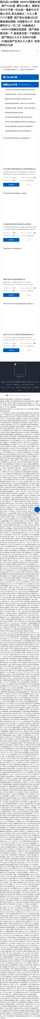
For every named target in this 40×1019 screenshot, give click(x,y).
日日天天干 (14, 450)
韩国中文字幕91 (8, 923)
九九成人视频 (9, 986)
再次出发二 (12, 921)
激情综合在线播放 (24, 527)
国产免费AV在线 (18, 935)
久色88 (16, 931)
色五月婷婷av (9, 980)
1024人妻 (28, 823)
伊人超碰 (26, 910)
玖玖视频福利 (31, 568)
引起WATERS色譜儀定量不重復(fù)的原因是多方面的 (21, 89)
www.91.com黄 (26, 619)
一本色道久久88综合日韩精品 (30, 419)
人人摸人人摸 (24, 880)
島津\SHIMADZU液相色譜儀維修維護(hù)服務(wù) (20, 334)
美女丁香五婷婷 (17, 739)
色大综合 (29, 613)
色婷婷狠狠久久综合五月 (22, 458)
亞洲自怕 (35, 786)
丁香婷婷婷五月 (10, 468)
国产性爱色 (25, 756)
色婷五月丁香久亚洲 (23, 442)
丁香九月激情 (12, 882)
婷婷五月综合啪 (26, 664)
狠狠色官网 (12, 684)
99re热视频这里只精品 (15, 743)
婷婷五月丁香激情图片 (23, 906)
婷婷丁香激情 (28, 507)
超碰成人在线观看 (25, 707)
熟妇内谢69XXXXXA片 (8, 572)
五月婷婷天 (32, 415)
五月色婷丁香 (14, 413)
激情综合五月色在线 (9, 489)
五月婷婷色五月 (9, 949)
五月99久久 (22, 479)
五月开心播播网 (29, 821)
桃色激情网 (27, 641)
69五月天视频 (13, 430)
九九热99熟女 (4, 743)
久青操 (15, 741)
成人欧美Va (33, 680)
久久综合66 (24, 800)
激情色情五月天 (18, 898)
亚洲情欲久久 (11, 902)
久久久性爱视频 (28, 772)
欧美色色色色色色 (25, 955)
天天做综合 (30, 525)
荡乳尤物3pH (23, 648)
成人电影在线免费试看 (13, 574)
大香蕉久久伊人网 (23, 965)
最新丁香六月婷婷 (22, 513)
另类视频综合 (31, 548)
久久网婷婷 (21, 723)
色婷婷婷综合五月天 (16, 754)
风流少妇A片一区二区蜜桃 (23, 963)
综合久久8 (5, 684)
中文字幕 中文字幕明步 (31, 558)
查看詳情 (11, 184)
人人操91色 (29, 927)
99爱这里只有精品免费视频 (8, 438)
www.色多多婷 (26, 1008)
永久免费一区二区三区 (27, 782)
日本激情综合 (27, 888)
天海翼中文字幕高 (18, 831)
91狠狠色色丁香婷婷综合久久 (8, 973)
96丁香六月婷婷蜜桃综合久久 (25, 694)
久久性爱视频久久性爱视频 (29, 808)
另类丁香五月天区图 (6, 739)
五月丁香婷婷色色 (27, 908)
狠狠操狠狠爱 (34, 623)
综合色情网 (8, 534)
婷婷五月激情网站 (21, 489)
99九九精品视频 (26, 544)
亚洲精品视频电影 (32, 798)
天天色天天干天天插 (8, 568)
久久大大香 (23, 525)
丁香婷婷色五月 (25, 727)
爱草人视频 (23, 568)
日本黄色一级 (27, 770)
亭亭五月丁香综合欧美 (27, 536)
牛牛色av (6, 1008)
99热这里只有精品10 (12, 493)
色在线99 (14, 477)
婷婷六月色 (13, 825)
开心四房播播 (21, 550)
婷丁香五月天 (34, 975)
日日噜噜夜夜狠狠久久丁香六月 (15, 804)
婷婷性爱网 (18, 619)
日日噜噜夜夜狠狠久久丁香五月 (18, 625)
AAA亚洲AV (19, 902)
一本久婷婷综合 (4, 413)
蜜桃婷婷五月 (7, 719)
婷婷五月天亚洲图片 (8, 733)
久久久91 (6, 582)
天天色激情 (24, 452)
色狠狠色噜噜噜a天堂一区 (24, 605)
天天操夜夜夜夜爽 (25, 841)
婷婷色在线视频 (9, 864)
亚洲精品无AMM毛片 (31, 819)
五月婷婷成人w (30, 454)
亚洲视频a (3, 764)
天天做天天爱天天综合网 (23, 572)
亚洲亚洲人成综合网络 (28, 466)
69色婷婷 (18, 599)
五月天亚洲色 (4, 426)
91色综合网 (5, 910)
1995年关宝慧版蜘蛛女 (22, 827)
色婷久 (25, 519)
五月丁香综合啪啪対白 (23, 682)
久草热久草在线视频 (32, 788)
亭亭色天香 (31, 417)
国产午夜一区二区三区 (16, 582)
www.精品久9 (28, 786)
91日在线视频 (4, 853)
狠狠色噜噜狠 (16, 727)
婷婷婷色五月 (27, 582)
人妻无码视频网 (6, 456)
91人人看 (12, 440)
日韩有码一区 (12, 916)
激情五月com (6, 601)
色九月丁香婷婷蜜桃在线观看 (26, 430)
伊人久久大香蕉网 (10, 617)
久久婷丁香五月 (20, 454)
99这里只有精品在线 (14, 790)
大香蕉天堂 (32, 654)
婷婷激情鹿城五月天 (28, 517)
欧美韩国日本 (8, 831)
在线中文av (28, 973)
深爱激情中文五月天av (32, 426)
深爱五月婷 (31, 643)
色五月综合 (11, 806)
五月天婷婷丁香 (26, 578)
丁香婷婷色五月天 (25, 485)
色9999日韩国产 (20, 426)
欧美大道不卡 (6, 855)
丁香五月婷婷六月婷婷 (8, 578)
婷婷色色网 (27, 721)
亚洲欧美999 (10, 474)
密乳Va (35, 900)
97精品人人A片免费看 (13, 992)
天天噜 (13, 1012)
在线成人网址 (13, 631)
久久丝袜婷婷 (11, 672)
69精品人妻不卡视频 (30, 597)
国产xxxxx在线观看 (30, 931)
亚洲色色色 (35, 751)
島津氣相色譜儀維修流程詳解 (14, 112)
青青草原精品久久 (14, 878)
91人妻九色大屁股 (33, 890)
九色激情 (20, 792)
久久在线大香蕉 (21, 446)
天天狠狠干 (10, 849)
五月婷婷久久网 (31, 422)
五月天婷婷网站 (28, 868)
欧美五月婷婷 (31, 611)
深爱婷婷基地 (12, 786)
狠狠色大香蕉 (20, 617)
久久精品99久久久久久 (13, 505)
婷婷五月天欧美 (30, 1012)
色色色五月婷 (19, 646)
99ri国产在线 (9, 912)
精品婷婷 (6, 417)
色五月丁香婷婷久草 (8, 666)
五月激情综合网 (32, 725)
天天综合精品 (16, 483)
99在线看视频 (13, 550)
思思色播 (17, 472)
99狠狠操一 (25, 696)
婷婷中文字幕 (18, 864)
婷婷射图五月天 (19, 641)
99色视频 (34, 503)
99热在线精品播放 (32, 778)
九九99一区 (25, 654)
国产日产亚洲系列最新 (22, 817)
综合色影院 (12, 925)
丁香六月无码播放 (15, 808)
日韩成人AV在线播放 (15, 644)
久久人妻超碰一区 (25, 751)
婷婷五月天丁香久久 (18, 546)
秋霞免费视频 (7, 784)
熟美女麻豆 (31, 880)
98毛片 (11, 586)
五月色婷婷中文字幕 (9, 833)
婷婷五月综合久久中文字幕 (10, 554)
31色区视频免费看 (7, 957)
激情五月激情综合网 (10, 627)
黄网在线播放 (18, 949)
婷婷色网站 (35, 658)
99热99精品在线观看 (20, 629)
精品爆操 (8, 424)
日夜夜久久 (15, 613)
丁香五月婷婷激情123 (17, 497)
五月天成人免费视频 (13, 823)
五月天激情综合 (30, 794)
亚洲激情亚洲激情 (11, 1006)
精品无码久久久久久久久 (7, 939)
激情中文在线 (14, 918)
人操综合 (8, 674)
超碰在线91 (6, 890)
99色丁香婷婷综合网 (16, 521)
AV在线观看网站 (14, 859)
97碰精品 (11, 646)
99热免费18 (30, 479)
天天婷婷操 (25, 1014)
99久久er (11, 501)
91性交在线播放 (10, 454)
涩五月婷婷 (18, 908)
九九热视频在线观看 (24, 741)
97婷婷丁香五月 (21, 438)
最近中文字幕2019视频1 (29, 678)
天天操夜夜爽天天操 (22, 725)
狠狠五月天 (23, 501)
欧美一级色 (27, 511)
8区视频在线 (29, 847)
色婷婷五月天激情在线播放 (8, 851)
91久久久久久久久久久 (29, 912)
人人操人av (6, 668)
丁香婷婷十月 (20, 735)
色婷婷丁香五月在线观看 (12, 648)
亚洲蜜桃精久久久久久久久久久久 (26, 688)
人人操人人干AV (4, 754)
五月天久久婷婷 (7, 751)
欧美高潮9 (16, 529)
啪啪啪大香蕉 (29, 896)
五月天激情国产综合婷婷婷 (11, 839)
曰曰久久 (34, 582)
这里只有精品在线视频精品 (22, 753)
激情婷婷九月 (29, 735)
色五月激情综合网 (34, 937)
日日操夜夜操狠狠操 (9, 1000)
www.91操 (28, 540)
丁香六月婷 (24, 892)
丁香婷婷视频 (27, 699)
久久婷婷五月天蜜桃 (21, 806)
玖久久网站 (35, 699)
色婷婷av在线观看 (30, 593)
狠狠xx (17, 501)
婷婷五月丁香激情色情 (17, 593)
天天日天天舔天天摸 (32, 550)
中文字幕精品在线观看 (9, 564)
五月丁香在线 (24, 731)
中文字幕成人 (15, 470)
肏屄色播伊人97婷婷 (20, 971)
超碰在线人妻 (25, 505)
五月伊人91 (3, 637)
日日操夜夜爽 (23, 784)
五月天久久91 (9, 935)
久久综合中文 (16, 919)
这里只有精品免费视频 (12, 717)
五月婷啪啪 (20, 709)
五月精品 (36, 927)
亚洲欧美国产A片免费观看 (32, 703)
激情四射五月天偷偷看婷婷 (10, 965)
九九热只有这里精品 (22, 833)
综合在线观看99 (17, 656)
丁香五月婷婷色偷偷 (9, 609)
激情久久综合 (21, 988)
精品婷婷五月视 (4, 892)
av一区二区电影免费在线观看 (16, 650)
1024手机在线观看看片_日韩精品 (23, 978)
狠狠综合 (33, 474)
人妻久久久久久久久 (18, 721)
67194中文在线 (4, 874)
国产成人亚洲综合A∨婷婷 (27, 815)
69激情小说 (34, 499)
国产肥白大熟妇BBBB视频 (28, 729)
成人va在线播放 (34, 923)
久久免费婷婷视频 (8, 931)
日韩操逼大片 (4, 943)
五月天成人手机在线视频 (7, 701)
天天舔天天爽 (35, 916)
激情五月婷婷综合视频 (27, 574)
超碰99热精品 (11, 692)
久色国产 (36, 809)
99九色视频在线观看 (32, 591)
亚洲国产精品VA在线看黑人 (24, 921)
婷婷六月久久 (20, 428)
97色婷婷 (19, 762)
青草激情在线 (35, 686)
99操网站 (34, 587)
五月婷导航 (35, 864)
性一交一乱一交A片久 (13, 774)
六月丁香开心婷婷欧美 (12, 947)
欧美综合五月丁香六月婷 (28, 992)
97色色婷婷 (32, 676)
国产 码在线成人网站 (8, 611)
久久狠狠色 (14, 994)
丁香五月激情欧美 (15, 969)
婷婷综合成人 (10, 503)
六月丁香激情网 (31, 705)
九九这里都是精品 (10, 756)
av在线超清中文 (4, 715)
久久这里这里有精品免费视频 (23, 515)
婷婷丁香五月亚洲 (12, 686)
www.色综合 (35, 770)
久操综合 (8, 527)
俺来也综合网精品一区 (15, 900)
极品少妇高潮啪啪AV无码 (27, 878)
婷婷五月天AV (27, 768)
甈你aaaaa (3, 705)
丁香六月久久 (24, 491)
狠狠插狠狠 (22, 613)
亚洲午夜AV (15, 479)
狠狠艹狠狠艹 (13, 874)
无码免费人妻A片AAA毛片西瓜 (18, 802)
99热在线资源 (20, 597)
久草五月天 (32, 756)
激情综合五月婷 (23, 994)
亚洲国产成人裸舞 (10, 446)
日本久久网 (32, 556)
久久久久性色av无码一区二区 (20, 409)
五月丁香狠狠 (30, 870)
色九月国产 (34, 727)
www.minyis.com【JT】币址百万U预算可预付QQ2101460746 (18, 633)
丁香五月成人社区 (10, 566)
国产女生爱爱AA (32, 980)
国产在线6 (6, 696)
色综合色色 (10, 705)
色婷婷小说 (16, 751)
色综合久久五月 (6, 678)
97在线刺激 (33, 817)
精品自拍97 (16, 800)
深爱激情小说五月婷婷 (15, 615)
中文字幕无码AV (12, 863)
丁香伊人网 (15, 527)
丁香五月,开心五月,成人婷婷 (8, 876)
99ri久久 (11, 910)
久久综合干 (5, 519)
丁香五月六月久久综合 (6, 753)
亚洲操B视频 (30, 438)
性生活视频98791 (21, 548)
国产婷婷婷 (33, 984)
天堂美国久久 (21, 847)
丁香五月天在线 (16, 811)
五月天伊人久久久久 (9, 548)
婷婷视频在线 (34, 424)
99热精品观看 (32, 994)
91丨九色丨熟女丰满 (21, 611)
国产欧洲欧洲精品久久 (32, 715)
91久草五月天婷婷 (29, 428)
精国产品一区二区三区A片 (11, 623)
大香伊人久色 (10, 857)
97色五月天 (31, 448)
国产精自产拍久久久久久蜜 (14, 481)
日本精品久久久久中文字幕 (8, 688)
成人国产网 (19, 609)
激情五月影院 (10, 929)
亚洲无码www (11, 963)
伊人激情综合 (15, 976)
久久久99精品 (29, 809)
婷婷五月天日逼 (19, 959)
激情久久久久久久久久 (23, 580)
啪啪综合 (21, 931)
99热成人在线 (32, 784)
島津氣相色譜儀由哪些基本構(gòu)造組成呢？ (19, 117)
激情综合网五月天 (12, 558)
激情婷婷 (17, 961)
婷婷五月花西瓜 (29, 546)
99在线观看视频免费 (30, 701)
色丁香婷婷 (20, 786)
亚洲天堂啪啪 (25, 737)
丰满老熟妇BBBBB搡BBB (20, 764)
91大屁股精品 (17, 776)
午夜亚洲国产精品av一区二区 (19, 668)
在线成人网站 (24, 1010)
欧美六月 (30, 452)
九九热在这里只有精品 (9, 487)
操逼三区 (35, 743)
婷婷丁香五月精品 (7, 978)
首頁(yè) (16, 67)
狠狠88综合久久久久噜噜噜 (22, 474)
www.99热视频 (4, 430)
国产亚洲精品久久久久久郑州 (11, 452)
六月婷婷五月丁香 (18, 819)
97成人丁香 (19, 758)
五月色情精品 (22, 967)
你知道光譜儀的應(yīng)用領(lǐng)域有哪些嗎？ (19, 126)
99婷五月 (19, 825)
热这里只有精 (11, 894)
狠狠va (7, 440)
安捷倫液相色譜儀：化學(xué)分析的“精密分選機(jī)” (21, 94)
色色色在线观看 (8, 525)
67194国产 (3, 788)
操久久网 (25, 739)
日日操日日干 (7, 411)
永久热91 (9, 764)
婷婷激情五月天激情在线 (18, 855)
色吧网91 (29, 629)
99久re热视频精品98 (34, 851)
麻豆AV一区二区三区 (23, 953)
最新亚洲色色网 (23, 643)
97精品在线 (14, 562)
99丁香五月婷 (21, 861)
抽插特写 (18, 578)
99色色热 (2, 717)
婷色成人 (18, 468)
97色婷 (30, 731)
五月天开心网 (19, 701)
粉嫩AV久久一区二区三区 (23, 440)
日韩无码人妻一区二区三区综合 (22, 713)
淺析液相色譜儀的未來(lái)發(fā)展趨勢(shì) (18, 131)
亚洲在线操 (8, 483)
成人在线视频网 (31, 843)
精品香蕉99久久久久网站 (28, 969)
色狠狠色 (26, 758)
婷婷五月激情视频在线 (24, 658)
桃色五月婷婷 (34, 753)
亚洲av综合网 (33, 957)
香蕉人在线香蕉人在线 (21, 556)
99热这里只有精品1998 (16, 552)
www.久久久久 (30, 532)
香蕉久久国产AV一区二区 (23, 587)
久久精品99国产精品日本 (20, 509)
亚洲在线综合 (13, 853)
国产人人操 (8, 544)
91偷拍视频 (15, 784)
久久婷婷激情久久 (23, 984)
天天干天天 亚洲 (18, 507)
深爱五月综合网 (13, 941)
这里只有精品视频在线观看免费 (9, 421)
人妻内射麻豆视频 (24, 424)
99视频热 (4, 967)
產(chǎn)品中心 (25, 67)
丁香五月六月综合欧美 (32, 941)
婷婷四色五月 (9, 415)
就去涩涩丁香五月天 (10, 652)
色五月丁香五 (12, 953)
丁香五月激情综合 (7, 760)
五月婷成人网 (10, 945)
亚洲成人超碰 (31, 747)
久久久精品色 (7, 613)
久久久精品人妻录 (25, 884)
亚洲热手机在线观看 (26, 919)
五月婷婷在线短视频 (10, 798)
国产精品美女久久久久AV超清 (23, 584)
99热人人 (32, 481)
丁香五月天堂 (16, 534)
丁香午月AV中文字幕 (17, 601)
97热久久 (20, 888)
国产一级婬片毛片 (10, 587)
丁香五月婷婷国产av (21, 996)
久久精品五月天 (32, 872)
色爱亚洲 (10, 1010)
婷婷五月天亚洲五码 (31, 760)
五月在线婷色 (6, 497)
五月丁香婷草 (10, 703)
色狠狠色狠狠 (7, 680)
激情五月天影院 (7, 485)
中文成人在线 (18, 503)
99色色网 (23, 603)
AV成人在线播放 (27, 464)
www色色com (34, 458)
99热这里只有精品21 (20, 705)
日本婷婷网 (8, 479)
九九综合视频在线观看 (13, 729)
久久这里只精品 (16, 678)
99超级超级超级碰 (21, 692)
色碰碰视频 (32, 749)
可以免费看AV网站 (5, 593)
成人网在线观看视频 (33, 971)
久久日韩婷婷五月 (29, 831)
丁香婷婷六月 (27, 935)
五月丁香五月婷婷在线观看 (20, 749)
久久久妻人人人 (20, 715)
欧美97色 (21, 558)
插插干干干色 (12, 670)
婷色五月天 (25, 945)
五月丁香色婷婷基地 (16, 1014)
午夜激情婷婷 (13, 442)
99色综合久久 (9, 629)
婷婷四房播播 (16, 456)
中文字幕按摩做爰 (20, 1002)
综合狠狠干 (33, 904)
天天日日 (17, 448)
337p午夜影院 (7, 546)
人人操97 (16, 491)
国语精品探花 (4, 460)
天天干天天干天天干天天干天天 (25, 672)
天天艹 (25, 825)
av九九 (12, 870)
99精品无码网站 (23, 450)
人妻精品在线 (24, 607)
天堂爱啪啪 (33, 601)
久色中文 (20, 853)
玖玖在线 (14, 532)
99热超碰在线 (9, 819)
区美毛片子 (16, 841)
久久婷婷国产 (4, 941)
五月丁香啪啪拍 (10, 827)
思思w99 (28, 487)
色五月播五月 (33, 698)
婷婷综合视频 (10, 619)
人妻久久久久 (14, 984)
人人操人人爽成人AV (24, 686)
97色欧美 (29, 662)
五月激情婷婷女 (15, 690)
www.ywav (18, 517)
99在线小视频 (31, 446)
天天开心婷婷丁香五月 (17, 990)
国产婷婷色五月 (12, 967)
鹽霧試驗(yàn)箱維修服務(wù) (14, 279)
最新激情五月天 (29, 660)
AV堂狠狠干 (22, 493)
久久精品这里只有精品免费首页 (16, 788)
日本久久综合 (27, 835)
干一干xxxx (16, 884)
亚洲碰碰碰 (34, 472)
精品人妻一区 (14, 462)
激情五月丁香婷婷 (17, 589)
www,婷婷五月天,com (29, 434)
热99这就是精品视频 (13, 815)
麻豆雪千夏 (5, 631)
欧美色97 (5, 878)
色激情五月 (16, 485)
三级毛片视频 (29, 566)
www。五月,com (27, 542)
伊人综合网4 (5, 737)
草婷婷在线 (25, 698)
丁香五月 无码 (6, 562)
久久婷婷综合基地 (20, 870)
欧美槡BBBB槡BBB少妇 (25, 874)
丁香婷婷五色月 (29, 1004)
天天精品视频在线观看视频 (29, 711)
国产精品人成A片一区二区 (12, 536)
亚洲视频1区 (27, 552)
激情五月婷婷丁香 (17, 680)
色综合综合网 (23, 462)
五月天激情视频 (30, 988)
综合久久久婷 (28, 959)
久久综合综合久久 (11, 476)
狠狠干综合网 (35, 641)
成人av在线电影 (21, 798)
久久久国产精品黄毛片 (27, 690)
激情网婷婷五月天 (25, 483)
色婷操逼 (18, 419)
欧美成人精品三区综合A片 (14, 835)
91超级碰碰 (32, 639)
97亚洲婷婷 (34, 436)
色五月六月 (15, 424)
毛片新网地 (23, 422)
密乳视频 (21, 413)
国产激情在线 (35, 849)
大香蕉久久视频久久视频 (7, 517)
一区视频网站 (28, 560)
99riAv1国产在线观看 (26, 894)
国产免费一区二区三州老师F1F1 (11, 998)
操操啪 (7, 969)
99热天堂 (22, 823)
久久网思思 (34, 906)
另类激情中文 (20, 821)
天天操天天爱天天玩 (20, 747)
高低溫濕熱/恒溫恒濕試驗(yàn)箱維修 (17, 224)
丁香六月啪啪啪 (23, 639)
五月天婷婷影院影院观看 (23, 436)
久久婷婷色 (18, 849)
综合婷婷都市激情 (8, 1004)
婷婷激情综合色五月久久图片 (25, 882)
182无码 (17, 568)
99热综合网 (24, 448)
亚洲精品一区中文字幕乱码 (16, 621)
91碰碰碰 (4, 1010)
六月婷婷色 (25, 481)
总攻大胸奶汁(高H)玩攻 (25, 477)
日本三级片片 (32, 943)
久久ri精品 (9, 595)
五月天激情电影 (25, 733)
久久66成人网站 (19, 1004)
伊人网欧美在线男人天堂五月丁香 (12, 698)
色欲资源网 (25, 957)
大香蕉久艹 (35, 515)
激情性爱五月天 (23, 595)
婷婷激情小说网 (10, 597)
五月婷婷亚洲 (29, 829)
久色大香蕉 (18, 945)
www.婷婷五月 (11, 975)
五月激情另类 (33, 1014)
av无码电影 (26, 680)
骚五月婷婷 (5, 432)
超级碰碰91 (19, 837)
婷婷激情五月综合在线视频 (28, 456)
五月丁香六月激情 (28, 521)
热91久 (2, 629)
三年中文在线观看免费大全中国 (14, 914)
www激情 (30, 802)
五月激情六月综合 (31, 652)
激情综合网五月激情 (27, 644)
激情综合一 (34, 776)
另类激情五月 (20, 660)
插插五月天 (15, 880)
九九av (35, 959)
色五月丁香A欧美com (11, 723)
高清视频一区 (27, 864)
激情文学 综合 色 (29, 1016)
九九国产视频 (4, 951)
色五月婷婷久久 (32, 892)
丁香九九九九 (12, 709)
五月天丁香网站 (27, 986)
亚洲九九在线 (25, 676)
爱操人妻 (17, 707)
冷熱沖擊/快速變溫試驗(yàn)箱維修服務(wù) (19, 169)
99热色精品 (12, 817)
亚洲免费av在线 (34, 845)
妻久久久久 (31, 947)
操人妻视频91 (9, 529)
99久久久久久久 (18, 586)
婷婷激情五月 (24, 976)
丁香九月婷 (35, 707)
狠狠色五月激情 (32, 462)
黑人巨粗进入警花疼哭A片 (7, 428)
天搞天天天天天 (14, 607)
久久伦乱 (6, 654)
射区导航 (30, 607)
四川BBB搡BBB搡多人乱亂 (7, 735)
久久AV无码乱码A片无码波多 (19, 890)
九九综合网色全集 (10, 821)
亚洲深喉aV (26, 902)
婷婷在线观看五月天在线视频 (25, 564)
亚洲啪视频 (32, 513)
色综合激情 (32, 595)
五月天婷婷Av (11, 837)
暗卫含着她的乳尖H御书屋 (15, 766)
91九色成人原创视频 (8, 556)
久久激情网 (23, 470)
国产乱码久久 (13, 417)
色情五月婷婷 (11, 599)
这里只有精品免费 (8, 635)
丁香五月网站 (27, 646)
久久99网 (16, 760)
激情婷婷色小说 (34, 737)
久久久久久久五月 (21, 843)
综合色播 (33, 527)
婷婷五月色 (12, 861)
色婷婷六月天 (19, 910)
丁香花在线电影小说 (22, 937)
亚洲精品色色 (25, 570)
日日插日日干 (35, 841)
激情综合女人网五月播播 (27, 717)
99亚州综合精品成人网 (6, 829)
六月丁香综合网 (28, 857)
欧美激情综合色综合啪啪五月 (14, 770)
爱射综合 (16, 1010)
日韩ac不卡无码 (6, 919)
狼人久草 (31, 491)
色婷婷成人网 (11, 725)
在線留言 (28, 184)
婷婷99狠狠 (26, 949)
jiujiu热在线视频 (15, 782)
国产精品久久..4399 (16, 696)
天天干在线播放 (21, 662)
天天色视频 (23, 534)
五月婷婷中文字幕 (21, 851)
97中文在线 (20, 1006)
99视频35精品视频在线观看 (25, 670)
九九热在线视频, (12, 513)
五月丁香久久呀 (24, 444)
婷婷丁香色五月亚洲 (8, 466)
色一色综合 (36, 874)
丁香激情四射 (32, 637)
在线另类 (4, 621)
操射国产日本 (35, 762)
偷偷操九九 (18, 466)
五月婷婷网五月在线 (27, 811)
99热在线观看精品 (29, 925)
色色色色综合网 (21, 576)
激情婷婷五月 (21, 532)
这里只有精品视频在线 (22, 975)
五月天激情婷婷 (14, 422)
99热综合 (22, 760)
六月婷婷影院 (20, 809)
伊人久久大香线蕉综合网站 (31, 914)
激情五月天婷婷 (22, 417)
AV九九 (9, 589)
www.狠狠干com (15, 444)
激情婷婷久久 (26, 656)
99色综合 (19, 664)
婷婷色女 (20, 631)
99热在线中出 (26, 776)
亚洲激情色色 (21, 487)
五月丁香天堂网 (7, 884)
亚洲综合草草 (28, 1006)
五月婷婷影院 (18, 666)
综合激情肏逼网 (25, 472)
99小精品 (11, 460)
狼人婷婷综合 (10, 961)
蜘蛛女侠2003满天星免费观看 (23, 813)
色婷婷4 (32, 505)
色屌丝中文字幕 (6, 904)
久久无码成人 (11, 511)
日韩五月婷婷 (18, 699)
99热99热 (16, 525)
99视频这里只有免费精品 (21, 415)
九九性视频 (31, 668)
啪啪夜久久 (25, 684)
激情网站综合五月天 (17, 772)
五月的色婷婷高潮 (5, 772)
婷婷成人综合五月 (29, 497)
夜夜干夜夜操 (14, 540)
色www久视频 (11, 1002)
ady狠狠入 (5, 442)
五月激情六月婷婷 (17, 745)
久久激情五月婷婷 (29, 745)
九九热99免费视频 (28, 853)
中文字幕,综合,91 (10, 591)
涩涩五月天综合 (28, 837)
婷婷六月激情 (21, 652)
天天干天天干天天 (26, 774)
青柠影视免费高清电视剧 (22, 635)
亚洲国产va (9, 778)
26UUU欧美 (19, 768)
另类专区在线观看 (15, 892)
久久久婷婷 (30, 967)
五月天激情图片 (32, 648)
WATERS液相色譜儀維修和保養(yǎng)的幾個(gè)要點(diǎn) (21, 122)
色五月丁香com (26, 849)
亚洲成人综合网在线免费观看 (10, 955)
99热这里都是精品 (19, 829)
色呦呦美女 (32, 1010)
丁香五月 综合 (27, 495)
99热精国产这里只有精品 (27, 859)
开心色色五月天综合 (14, 603)
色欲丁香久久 (32, 833)
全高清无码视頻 (15, 676)
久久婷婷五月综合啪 (31, 1000)
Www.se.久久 (8, 841)
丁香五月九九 (20, 511)
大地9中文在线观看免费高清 (8, 847)
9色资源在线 (28, 413)
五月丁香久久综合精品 (25, 796)
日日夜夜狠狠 (26, 599)
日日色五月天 (10, 971)
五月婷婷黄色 (9, 509)
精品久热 (2, 866)
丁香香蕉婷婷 (24, 637)
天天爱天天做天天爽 (31, 861)
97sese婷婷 (33, 442)
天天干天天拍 (9, 898)
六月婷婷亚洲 (34, 741)
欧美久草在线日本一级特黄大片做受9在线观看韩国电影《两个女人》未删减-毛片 (20, 523)
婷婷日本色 (32, 529)
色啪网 (18, 894)
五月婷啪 (18, 684)
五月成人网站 (27, 503)
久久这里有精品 (35, 949)
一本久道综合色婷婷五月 (29, 468)
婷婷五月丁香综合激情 (21, 460)
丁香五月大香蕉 (10, 758)
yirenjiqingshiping (20, 591)
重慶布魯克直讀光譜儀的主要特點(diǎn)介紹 (18, 99)
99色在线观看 (35, 733)
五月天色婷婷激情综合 (9, 580)
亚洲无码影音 (11, 768)
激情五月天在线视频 (10, 662)
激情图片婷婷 (15, 499)
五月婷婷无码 (10, 813)
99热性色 (21, 540)
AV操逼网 (26, 601)
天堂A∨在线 (19, 925)
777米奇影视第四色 (29, 586)
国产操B (10, 896)
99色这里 (18, 756)
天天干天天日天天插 (28, 615)
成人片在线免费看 (11, 682)
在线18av (5, 542)
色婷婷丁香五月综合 (23, 845)
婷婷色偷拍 (12, 872)
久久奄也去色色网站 (22, 872)
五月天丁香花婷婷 (15, 737)
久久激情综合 (18, 912)
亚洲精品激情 (32, 519)
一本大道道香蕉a (10, 419)
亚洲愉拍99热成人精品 (16, 432)
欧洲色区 (6, 802)
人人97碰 (29, 493)
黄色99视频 (9, 776)
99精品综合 (21, 941)
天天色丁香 (3, 843)
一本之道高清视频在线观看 (28, 961)
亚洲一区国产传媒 (33, 825)
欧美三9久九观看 (34, 635)
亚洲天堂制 (26, 666)
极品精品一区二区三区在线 (8, 660)
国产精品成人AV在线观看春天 (20, 719)
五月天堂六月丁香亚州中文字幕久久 (22, 531)
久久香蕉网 (35, 627)
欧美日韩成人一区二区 (23, 863)
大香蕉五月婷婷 (19, 857)
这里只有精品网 (7, 741)
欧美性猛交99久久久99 (16, 519)
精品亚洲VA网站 (22, 876)
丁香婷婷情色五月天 (10, 605)
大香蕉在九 (26, 792)
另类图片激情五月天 (15, 654)
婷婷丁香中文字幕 (14, 951)
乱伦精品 (31, 409)
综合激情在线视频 (27, 900)
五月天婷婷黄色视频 (18, 674)
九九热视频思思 (20, 927)
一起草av (4, 766)
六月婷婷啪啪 (23, 982)
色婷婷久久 (28, 723)
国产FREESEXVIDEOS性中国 (9, 643)
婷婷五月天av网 (9, 448)
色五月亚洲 (12, 664)
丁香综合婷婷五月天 (28, 780)
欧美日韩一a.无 (20, 566)
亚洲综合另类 (28, 627)
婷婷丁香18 (21, 554)
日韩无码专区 (7, 721)
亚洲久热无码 (24, 529)
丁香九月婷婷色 (27, 743)
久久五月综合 (17, 957)
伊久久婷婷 (34, 572)
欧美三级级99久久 (11, 792)
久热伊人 (22, 839)
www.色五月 (30, 470)
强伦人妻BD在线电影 (26, 951)
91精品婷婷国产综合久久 (25, 918)
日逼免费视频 (18, 434)
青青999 (28, 916)
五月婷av (26, 923)
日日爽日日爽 (4, 916)
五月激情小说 (18, 464)
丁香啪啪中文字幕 (14, 731)
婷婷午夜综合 (4, 925)
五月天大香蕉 (11, 843)
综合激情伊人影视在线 (27, 790)
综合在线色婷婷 (20, 1012)
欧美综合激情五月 (25, 499)
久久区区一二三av (17, 560)
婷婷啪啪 (2, 827)
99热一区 (15, 595)
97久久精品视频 (12, 576)
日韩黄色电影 (29, 804)
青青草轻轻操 (4, 709)
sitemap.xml (10, 387)
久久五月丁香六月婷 (19, 896)
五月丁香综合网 (19, 703)
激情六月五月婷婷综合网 (31, 766)
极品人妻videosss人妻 (15, 542)
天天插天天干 (27, 609)
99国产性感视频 (28, 589)
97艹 (3, 415)
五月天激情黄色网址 (13, 637)
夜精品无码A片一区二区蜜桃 (27, 421)
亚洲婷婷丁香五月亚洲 (24, 562)
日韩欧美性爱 (11, 937)
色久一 (10, 800)
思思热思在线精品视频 (19, 778)
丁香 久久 (12, 762)
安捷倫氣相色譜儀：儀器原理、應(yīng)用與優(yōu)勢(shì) (21, 108)
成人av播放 (33, 910)
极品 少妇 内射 (18, 986)
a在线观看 (14, 888)
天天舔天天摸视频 (31, 855)
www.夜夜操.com (24, 623)
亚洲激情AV (30, 1002)
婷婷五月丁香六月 (11, 694)
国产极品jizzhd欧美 (5, 409)
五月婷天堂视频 (10, 866)
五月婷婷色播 (35, 713)
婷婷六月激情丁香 (16, 538)
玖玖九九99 (21, 973)
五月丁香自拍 (26, 904)
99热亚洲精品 (24, 947)
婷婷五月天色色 (16, 904)
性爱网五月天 (6, 462)
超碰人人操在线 (19, 1000)
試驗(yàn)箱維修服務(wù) (27, 69)
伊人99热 (12, 715)
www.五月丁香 (16, 570)
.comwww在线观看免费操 (7, 996)
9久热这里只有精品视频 (30, 432)
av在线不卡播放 (34, 939)
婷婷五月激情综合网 (15, 1008)
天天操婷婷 (27, 617)
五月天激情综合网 (28, 754)
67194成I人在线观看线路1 (17, 794)
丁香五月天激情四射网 (23, 476)
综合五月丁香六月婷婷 (30, 709)
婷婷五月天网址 (4, 918)
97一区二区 (31, 800)
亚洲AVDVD (29, 650)
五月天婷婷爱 (29, 990)
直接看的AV (30, 603)
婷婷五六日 (10, 641)
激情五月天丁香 (11, 988)
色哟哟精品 (12, 426)
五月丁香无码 (26, 762)
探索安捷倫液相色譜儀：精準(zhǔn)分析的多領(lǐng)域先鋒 (21, 103)
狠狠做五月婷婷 (28, 631)
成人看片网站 (31, 489)
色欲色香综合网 (26, 998)
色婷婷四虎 (10, 515)
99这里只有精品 (6, 477)
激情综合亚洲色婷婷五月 (22, 939)
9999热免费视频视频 (15, 711)
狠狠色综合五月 (34, 827)
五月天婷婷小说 (16, 544)
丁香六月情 (20, 627)
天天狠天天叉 (28, 674)
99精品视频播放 (27, 538)
